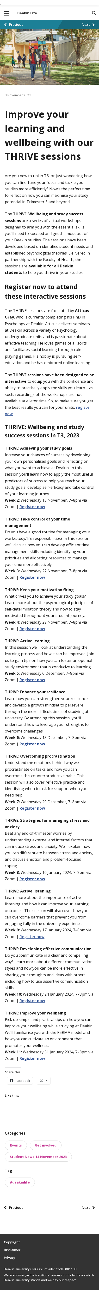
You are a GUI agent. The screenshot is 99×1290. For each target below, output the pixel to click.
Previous (16, 24)
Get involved (45, 1145)
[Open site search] (94, 13)
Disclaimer (12, 1250)
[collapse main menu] (6, 13)
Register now (31, 936)
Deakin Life (27, 13)
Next (86, 24)
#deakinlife (20, 1182)
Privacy (9, 1257)
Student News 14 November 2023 (38, 1156)
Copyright (12, 1242)
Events (16, 1145)
